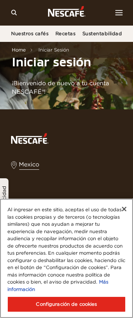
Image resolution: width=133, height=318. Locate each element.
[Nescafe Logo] (66, 13)
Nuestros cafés (29, 33)
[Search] (14, 12)
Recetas (65, 33)
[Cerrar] (124, 209)
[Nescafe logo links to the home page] (29, 138)
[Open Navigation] (119, 12)
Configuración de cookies (66, 304)
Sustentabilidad (102, 33)
